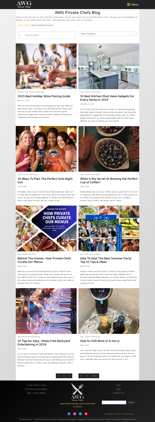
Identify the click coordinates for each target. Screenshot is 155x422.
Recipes (21, 92)
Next (95, 376)
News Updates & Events (27, 254)
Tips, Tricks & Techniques (35, 92)
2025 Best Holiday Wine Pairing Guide (44, 96)
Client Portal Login (36, 385)
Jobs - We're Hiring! (36, 393)
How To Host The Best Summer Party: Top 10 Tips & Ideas (106, 260)
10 (87, 376)
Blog (27, 25)
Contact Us (118, 393)
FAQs (119, 389)
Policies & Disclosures (36, 389)
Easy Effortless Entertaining (29, 337)
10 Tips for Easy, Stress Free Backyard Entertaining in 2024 (44, 342)
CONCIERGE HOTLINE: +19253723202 (119, 414)
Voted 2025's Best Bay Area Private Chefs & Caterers (77, 405)
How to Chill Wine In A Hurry (100, 341)
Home (20, 25)
